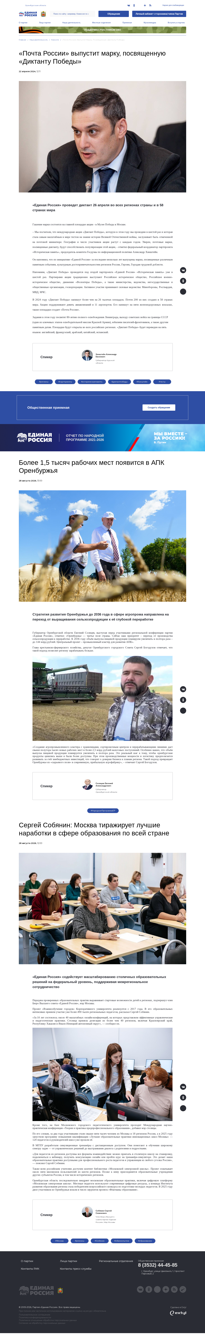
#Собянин (99, 1241)
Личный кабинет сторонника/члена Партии (159, 14)
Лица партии (45, 22)
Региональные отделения (116, 1261)
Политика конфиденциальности (35, 1317)
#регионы (43, 382)
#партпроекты (65, 382)
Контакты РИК (30, 1268)
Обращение (113, 14)
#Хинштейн (142, 382)
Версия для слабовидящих (173, 5)
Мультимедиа (150, 22)
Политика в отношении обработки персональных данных (48, 1320)
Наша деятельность (71, 22)
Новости (55, 40)
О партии (23, 22)
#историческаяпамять (91, 382)
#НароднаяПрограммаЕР (103, 811)
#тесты (162, 382)
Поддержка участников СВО (102, 30)
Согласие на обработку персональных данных (42, 1323)
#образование (145, 1241)
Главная (22, 40)
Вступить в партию (176, 22)
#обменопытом (121, 1241)
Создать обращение (159, 407)
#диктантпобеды (119, 382)
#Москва (59, 1241)
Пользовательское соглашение (34, 1315)
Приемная (127, 22)
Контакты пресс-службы (75, 1268)
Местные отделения (101, 22)
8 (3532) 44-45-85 (157, 1265)
